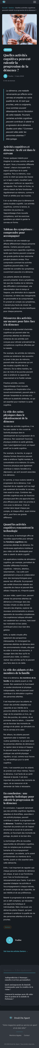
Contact (27, 1035)
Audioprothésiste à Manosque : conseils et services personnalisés (17, 978)
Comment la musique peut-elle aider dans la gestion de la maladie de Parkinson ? (19, 996)
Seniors (11, 8)
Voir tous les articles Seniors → (15, 951)
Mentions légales (15, 1035)
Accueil (4, 8)
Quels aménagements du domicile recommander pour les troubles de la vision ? (19, 987)
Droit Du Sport (22, 1017)
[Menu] (34, 2)
